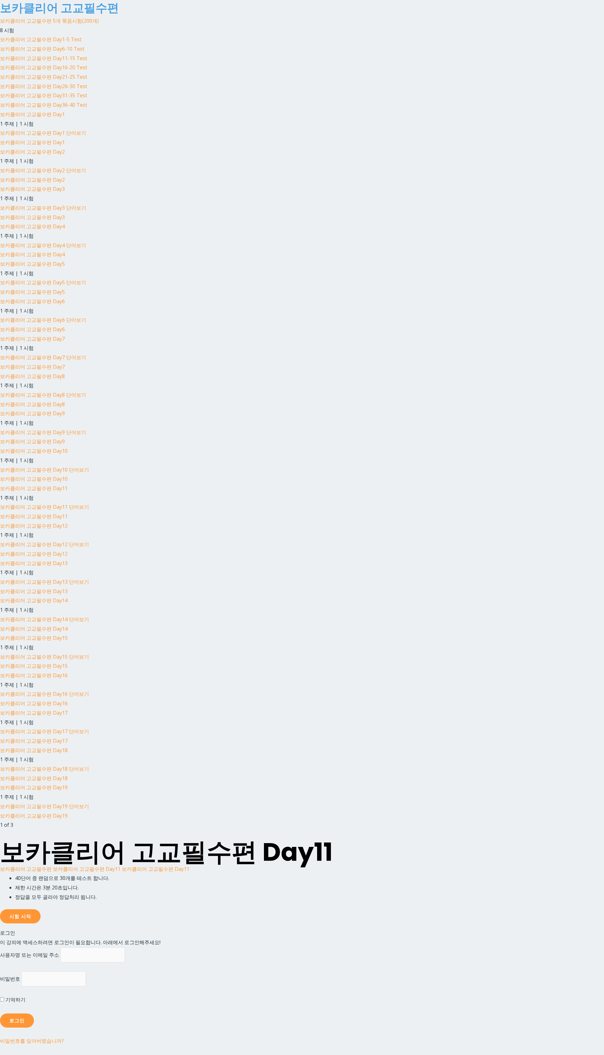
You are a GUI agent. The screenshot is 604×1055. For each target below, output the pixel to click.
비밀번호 (10, 978)
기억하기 (14, 999)
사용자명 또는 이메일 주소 (29, 954)
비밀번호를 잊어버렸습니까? (32, 1040)
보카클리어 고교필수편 (26, 868)
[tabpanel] (302, 888)
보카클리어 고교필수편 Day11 (86, 868)
